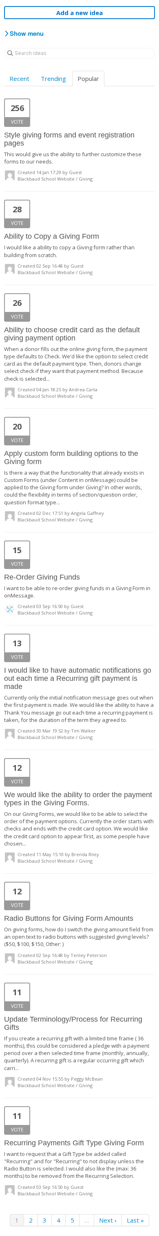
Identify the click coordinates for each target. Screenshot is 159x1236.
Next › (108, 1220)
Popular (88, 78)
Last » (135, 1220)
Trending (53, 78)
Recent (19, 78)
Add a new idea (79, 13)
